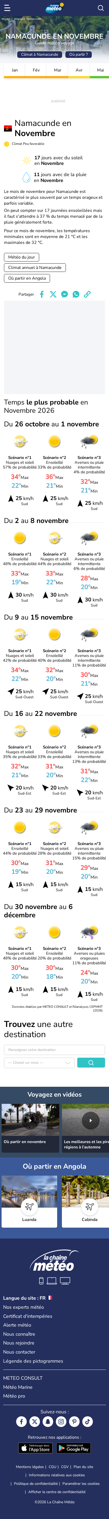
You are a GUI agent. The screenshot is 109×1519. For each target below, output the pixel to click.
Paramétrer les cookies (81, 1484)
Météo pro (14, 1396)
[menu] (8, 8)
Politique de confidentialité (36, 1483)
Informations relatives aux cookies (57, 1475)
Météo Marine (18, 1387)
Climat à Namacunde (39, 54)
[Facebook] (21, 1421)
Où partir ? (78, 54)
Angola (18, 19)
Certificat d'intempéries (27, 1316)
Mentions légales (30, 1466)
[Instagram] (61, 1421)
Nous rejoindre (18, 1343)
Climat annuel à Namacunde (35, 268)
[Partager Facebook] (41, 294)
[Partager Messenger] (64, 294)
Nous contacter (19, 1352)
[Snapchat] (48, 1421)
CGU (52, 1466)
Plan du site (83, 1466)
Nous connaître (19, 1334)
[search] (101, 8)
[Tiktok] (87, 1421)
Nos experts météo (23, 1307)
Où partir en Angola (27, 278)
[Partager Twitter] (53, 294)
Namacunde (33, 19)
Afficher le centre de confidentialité (56, 1492)
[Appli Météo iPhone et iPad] (35, 1448)
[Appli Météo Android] (73, 1448)
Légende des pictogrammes (33, 1361)
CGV (65, 1466)
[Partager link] (87, 294)
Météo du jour (21, 257)
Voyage (6, 19)
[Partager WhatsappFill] (75, 294)
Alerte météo (17, 1325)
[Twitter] (34, 1421)
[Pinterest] (74, 1421)
